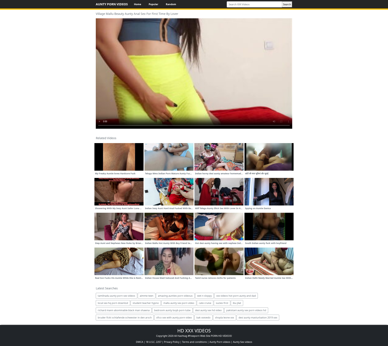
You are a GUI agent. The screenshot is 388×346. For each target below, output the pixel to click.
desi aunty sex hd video (208, 310)
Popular (153, 4)
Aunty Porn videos (219, 342)
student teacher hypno (146, 303)
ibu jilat (237, 303)
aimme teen (146, 295)
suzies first (222, 303)
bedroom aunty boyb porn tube (172, 310)
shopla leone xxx (224, 317)
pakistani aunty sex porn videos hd (246, 310)
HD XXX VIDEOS (194, 331)
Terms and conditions (194, 342)
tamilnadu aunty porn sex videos (116, 295)
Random (171, 4)
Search (287, 4)
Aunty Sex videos (242, 342)
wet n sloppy (204, 295)
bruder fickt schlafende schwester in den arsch (125, 317)
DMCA (139, 342)
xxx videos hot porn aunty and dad (236, 295)
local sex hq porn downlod (113, 303)
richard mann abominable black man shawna (124, 310)
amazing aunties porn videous (175, 295)
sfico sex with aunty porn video (174, 317)
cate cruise (205, 303)
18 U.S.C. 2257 (153, 342)
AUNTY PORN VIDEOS (112, 4)
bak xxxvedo (203, 317)
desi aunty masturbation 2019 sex (258, 317)
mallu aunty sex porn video (178, 303)
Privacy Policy (171, 342)
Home (137, 4)
